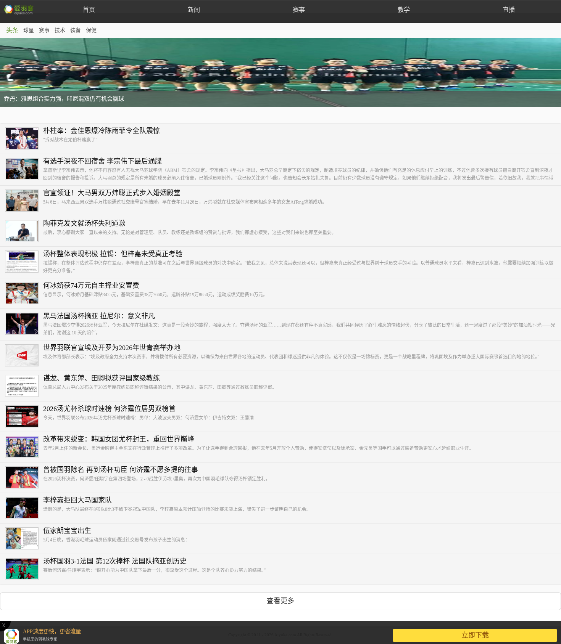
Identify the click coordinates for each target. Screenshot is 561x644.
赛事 (299, 9)
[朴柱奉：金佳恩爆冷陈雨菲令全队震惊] (24, 138)
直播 (509, 9)
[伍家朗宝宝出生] (24, 538)
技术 (60, 30)
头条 (12, 30)
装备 (75, 30)
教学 (404, 9)
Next (551, 72)
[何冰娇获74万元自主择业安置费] (24, 293)
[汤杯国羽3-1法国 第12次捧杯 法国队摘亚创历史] (24, 569)
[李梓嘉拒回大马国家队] (24, 508)
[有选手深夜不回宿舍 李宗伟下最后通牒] (24, 169)
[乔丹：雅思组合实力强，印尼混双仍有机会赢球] (280, 72)
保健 (91, 30)
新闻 (194, 9)
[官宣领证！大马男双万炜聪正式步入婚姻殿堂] (24, 201)
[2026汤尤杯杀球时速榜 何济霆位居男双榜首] (24, 416)
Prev (10, 72)
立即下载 (475, 635)
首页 (89, 9)
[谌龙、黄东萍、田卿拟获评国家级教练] (24, 386)
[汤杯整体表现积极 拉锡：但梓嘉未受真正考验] (24, 262)
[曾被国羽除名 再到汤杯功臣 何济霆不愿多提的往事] (24, 477)
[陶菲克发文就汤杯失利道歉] (24, 231)
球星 (28, 30)
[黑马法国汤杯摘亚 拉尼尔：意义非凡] (24, 324)
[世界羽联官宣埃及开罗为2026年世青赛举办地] (24, 355)
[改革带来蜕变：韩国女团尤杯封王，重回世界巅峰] (24, 447)
